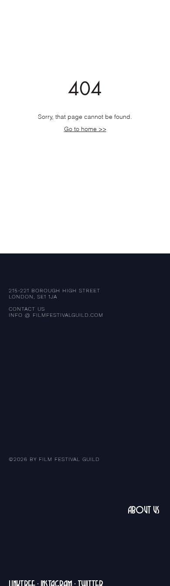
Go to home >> (85, 129)
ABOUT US (144, 510)
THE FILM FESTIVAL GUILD (47, 17)
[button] (154, 17)
